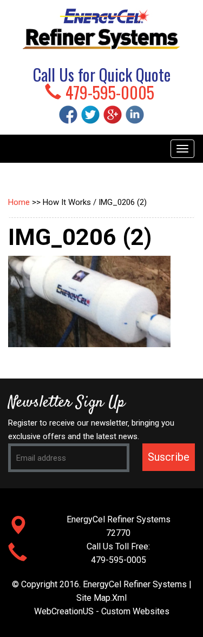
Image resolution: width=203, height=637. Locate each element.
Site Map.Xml (101, 598)
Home (19, 202)
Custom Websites (135, 611)
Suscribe (168, 456)
